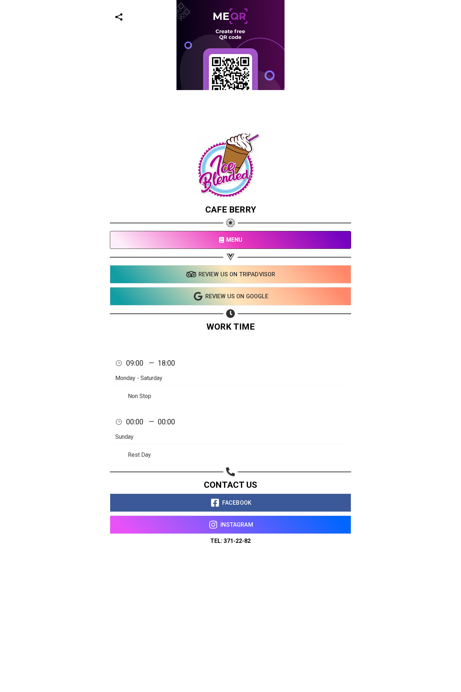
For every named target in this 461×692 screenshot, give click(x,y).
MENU (234, 239)
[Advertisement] (216, 140)
